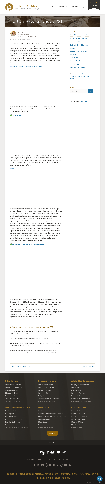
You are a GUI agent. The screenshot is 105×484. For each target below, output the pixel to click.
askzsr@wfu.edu (67, 459)
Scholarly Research (78, 396)
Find (52, 7)
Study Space (43, 422)
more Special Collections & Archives (16, 427)
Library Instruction (45, 385)
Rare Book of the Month (78, 61)
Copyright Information (80, 385)
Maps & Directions (78, 419)
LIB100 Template (88, 366)
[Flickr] (54, 465)
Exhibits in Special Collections (79, 45)
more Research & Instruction (47, 401)
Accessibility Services (13, 385)
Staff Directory (77, 425)
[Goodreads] (57, 465)
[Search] (90, 91)
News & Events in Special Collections (78, 53)
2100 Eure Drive (36, 459)
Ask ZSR (52, 433)
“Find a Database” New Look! (20, 366)
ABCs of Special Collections (79, 38)
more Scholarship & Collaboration (81, 401)
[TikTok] (61, 465)
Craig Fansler (23, 32)
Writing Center (44, 425)
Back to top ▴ (52, 442)
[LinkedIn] (42, 465)
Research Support (45, 393)
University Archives (76, 64)
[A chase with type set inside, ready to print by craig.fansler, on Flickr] (36, 268)
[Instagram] (38, 465)
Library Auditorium (45, 419)
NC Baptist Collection (13, 419)
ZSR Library (26, 6)
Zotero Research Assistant (48, 399)
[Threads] (46, 465)
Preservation (74, 57)
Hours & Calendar (78, 414)
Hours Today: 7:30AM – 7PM (25, 9)
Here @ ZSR (84, 101)
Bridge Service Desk (46, 411)
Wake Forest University (52, 452)
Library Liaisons (77, 387)
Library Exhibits (11, 416)
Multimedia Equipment (14, 393)
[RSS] (69, 465)
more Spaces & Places (45, 427)
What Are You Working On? (79, 68)
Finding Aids (9, 414)
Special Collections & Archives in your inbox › (80, 76)
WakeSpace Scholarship (80, 399)
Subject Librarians (45, 396)
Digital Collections (12, 411)
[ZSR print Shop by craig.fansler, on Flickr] (36, 133)
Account (74, 7)
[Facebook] (34, 465)
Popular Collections (12, 422)
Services (62, 7)
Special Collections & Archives (28, 36)
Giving (94, 3)
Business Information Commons (50, 414)
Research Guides (44, 390)
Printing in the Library (13, 396)
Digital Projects (75, 42)
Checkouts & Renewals (14, 387)
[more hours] (38, 9)
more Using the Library (12, 401)
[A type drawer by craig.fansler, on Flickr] (36, 187)
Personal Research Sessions (49, 387)
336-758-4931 (78, 459)
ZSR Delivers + (12, 399)
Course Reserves (11, 390)
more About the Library (78, 427)
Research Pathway (78, 393)
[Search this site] (82, 7)
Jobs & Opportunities (79, 416)
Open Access (76, 390)
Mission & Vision (77, 422)
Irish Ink (72, 48)
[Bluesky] (50, 465)
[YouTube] (65, 465)
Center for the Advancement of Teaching (54, 416)
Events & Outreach (78, 411)
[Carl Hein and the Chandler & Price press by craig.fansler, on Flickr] (36, 85)
